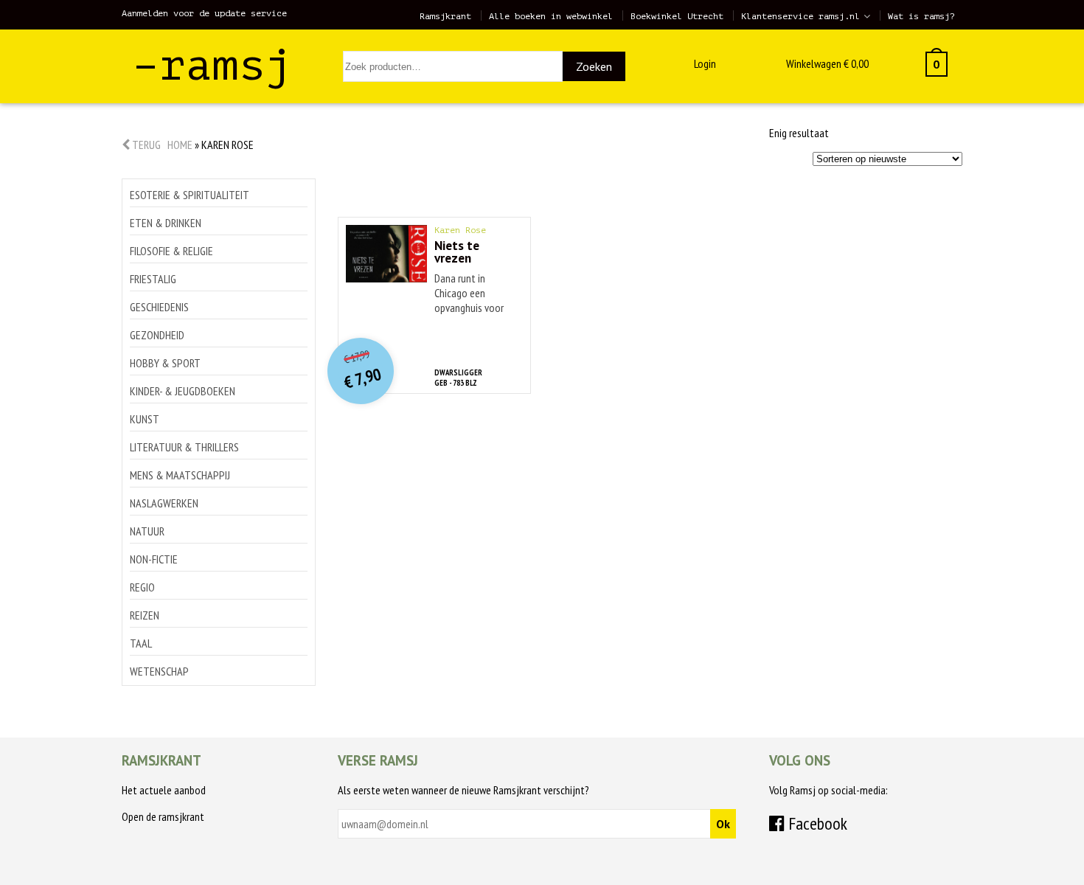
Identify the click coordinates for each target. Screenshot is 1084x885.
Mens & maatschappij (180, 475)
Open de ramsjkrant (163, 816)
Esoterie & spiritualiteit (189, 194)
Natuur (147, 531)
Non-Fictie (154, 559)
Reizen (144, 615)
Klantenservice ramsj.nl (800, 16)
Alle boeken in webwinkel (551, 16)
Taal (141, 643)
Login (705, 63)
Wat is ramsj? (921, 16)
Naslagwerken (164, 503)
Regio (142, 587)
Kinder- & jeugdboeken (182, 391)
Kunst (144, 419)
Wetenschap (159, 671)
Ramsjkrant (445, 16)
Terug (145, 144)
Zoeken (594, 66)
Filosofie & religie (171, 250)
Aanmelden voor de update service (204, 13)
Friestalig (153, 278)
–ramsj (212, 65)
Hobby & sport (165, 362)
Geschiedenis (159, 306)
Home (179, 144)
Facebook (816, 823)
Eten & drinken (165, 222)
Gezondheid (157, 334)
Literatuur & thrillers (184, 447)
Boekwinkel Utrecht (676, 16)
